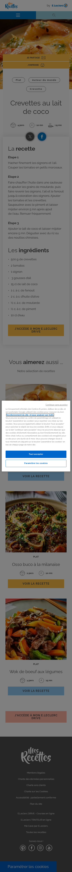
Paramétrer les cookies (36, 463)
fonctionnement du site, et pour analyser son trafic (30, 415)
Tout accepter (36, 454)
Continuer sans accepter (56, 405)
